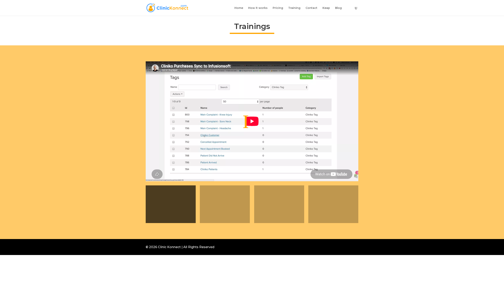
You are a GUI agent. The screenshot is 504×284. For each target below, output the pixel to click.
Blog (338, 8)
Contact (311, 8)
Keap (326, 8)
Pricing (278, 8)
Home (238, 8)
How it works (258, 8)
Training (294, 8)
